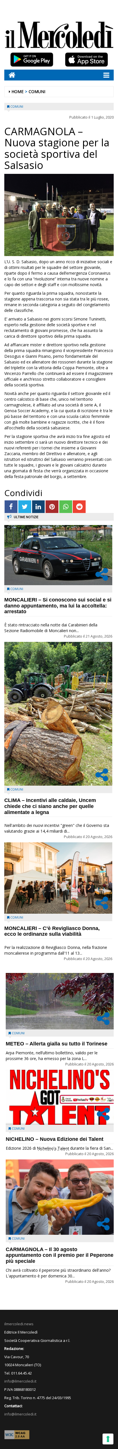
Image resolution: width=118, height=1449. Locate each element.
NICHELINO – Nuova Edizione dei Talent (54, 1139)
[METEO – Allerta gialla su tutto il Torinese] (60, 1001)
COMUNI (37, 91)
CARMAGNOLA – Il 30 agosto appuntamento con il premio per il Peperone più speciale (59, 1255)
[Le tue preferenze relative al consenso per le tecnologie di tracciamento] (108, 1439)
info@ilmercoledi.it (20, 1414)
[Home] (9, 75)
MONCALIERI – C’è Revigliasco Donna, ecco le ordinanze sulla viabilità (52, 931)
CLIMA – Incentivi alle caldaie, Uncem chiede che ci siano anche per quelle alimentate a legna (50, 806)
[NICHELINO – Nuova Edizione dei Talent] (60, 1097)
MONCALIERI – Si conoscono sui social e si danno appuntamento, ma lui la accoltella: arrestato (57, 606)
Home (17, 91)
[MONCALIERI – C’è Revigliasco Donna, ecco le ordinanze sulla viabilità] (58, 878)
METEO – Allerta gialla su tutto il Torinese (56, 1044)
